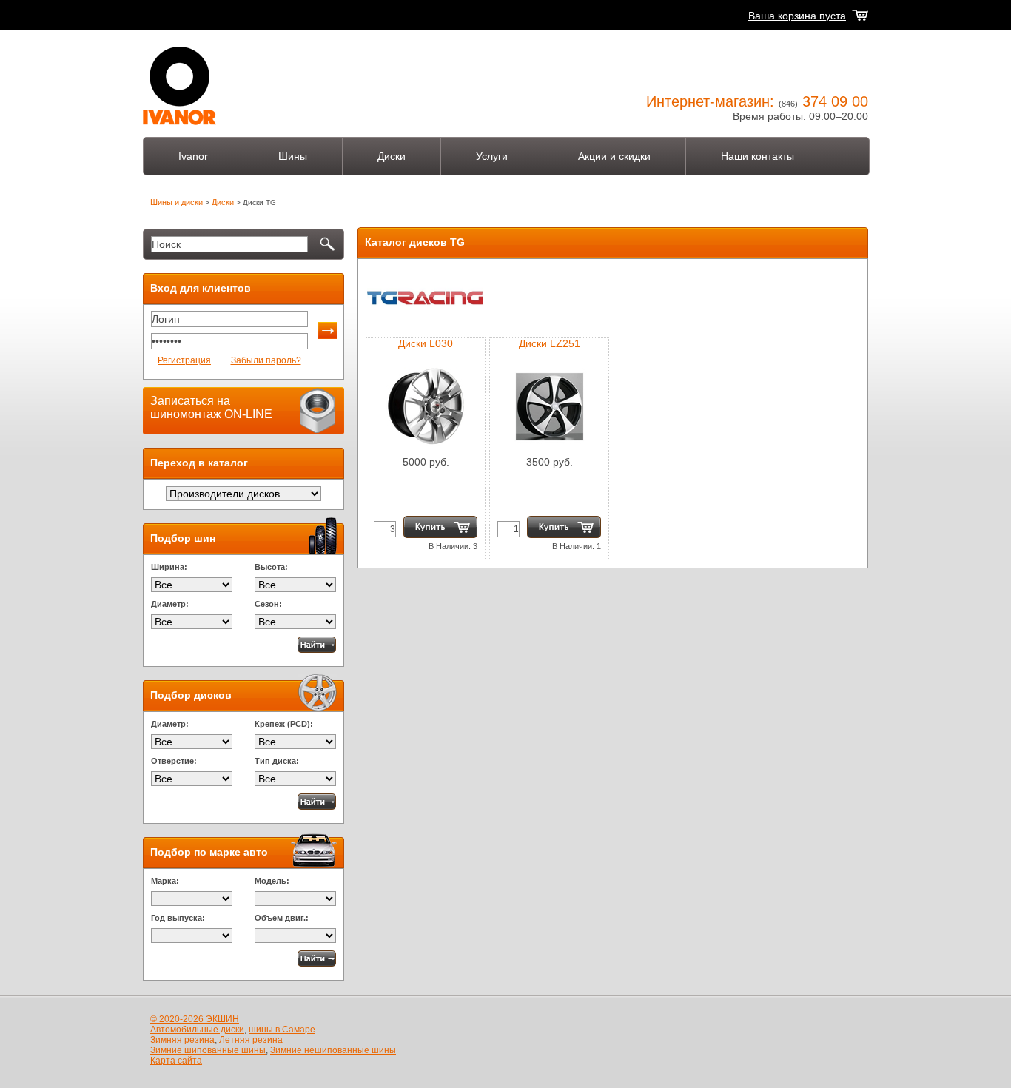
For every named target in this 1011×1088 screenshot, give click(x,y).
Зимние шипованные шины (208, 1050)
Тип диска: (277, 760)
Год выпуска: (178, 917)
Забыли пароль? (266, 360)
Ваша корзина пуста (797, 15)
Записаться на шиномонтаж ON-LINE (211, 407)
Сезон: (268, 604)
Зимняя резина (182, 1040)
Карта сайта (176, 1060)
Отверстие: (174, 760)
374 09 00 (835, 101)
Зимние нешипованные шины (333, 1050)
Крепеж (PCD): (284, 723)
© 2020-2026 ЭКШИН (194, 1019)
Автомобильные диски (197, 1029)
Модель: (272, 880)
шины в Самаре (282, 1029)
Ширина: (169, 567)
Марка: (165, 880)
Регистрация (184, 360)
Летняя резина (251, 1040)
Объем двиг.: (282, 917)
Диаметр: (170, 604)
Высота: (271, 567)
